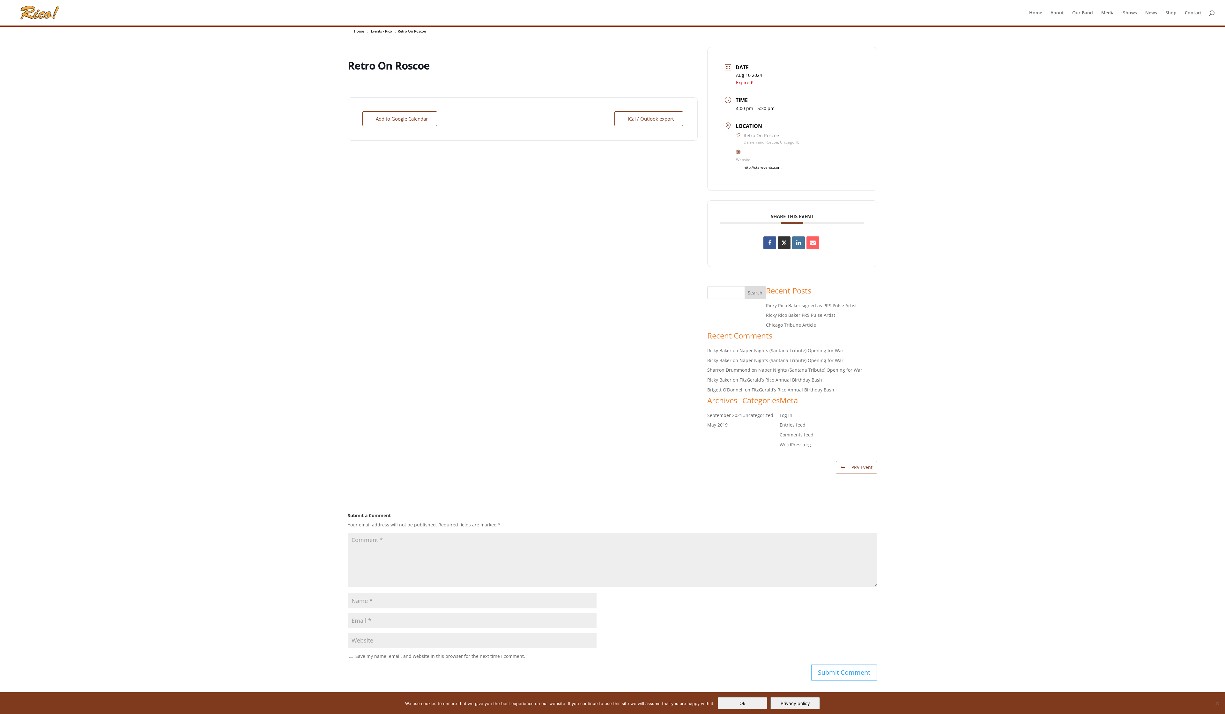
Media (1108, 13)
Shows (1130, 13)
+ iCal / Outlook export (649, 118)
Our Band (1082, 13)
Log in (786, 415)
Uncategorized (757, 415)
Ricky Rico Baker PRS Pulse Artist (800, 315)
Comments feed (796, 435)
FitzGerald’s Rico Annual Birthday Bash (780, 380)
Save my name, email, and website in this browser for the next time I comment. (440, 656)
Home (1035, 13)
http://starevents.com (763, 167)
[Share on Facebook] (769, 242)
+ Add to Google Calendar (400, 118)
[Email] (812, 242)
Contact (1193, 13)
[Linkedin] (798, 242)
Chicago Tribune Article (791, 325)
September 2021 (724, 415)
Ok (742, 703)
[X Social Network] (784, 242)
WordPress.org (795, 445)
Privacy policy (795, 703)
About (1057, 13)
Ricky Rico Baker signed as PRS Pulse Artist (811, 305)
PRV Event (861, 467)
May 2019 (717, 425)
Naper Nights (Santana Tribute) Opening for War (791, 350)
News (1151, 13)
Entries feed (793, 425)
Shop (1171, 13)
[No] (1217, 703)
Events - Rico (381, 31)
